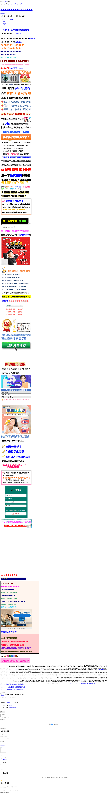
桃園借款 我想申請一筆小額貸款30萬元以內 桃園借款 (12, 684)
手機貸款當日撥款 (12, 707)
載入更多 (2, 711)
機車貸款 (2, 745)
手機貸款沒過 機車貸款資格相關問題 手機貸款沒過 (11, 689)
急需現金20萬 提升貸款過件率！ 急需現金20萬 (84, 683)
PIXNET (44, 777)
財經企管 (10, 705)
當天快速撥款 (15, 669)
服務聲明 (66, 777)
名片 (4, 24)
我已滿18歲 (3, 792)
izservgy (2, 695)
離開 (7, 792)
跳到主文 (2, 13)
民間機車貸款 (71, 683)
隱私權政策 (61, 777)
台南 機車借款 (101, 669)
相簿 (4, 21)
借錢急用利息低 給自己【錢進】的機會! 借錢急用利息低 (12, 687)
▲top (1, 709)
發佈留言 (2, 719)
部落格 (4, 23)
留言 (12, 702)
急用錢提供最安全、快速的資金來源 (16, 10)
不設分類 (11, 19)
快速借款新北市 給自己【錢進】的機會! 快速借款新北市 (12, 686)
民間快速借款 (19, 680)
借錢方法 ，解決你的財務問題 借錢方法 (16, 30)
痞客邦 (8, 702)
